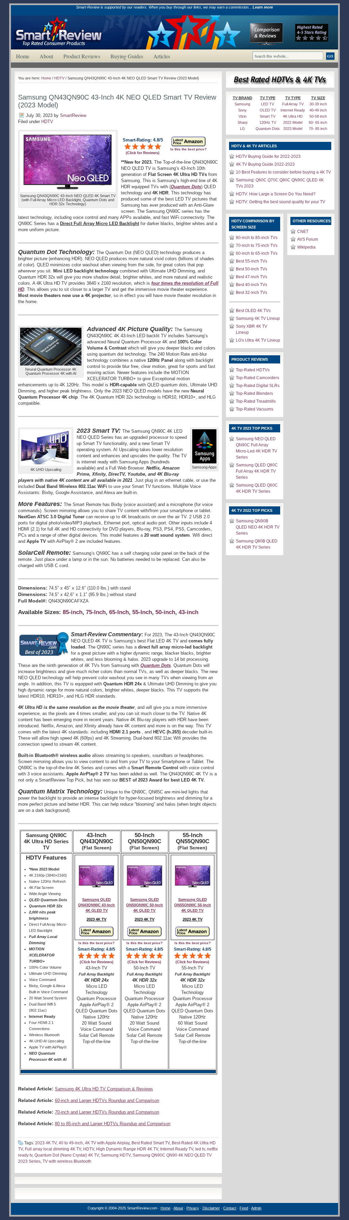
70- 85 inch (318, 129)
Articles (161, 56)
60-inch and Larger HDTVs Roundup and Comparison (107, 1100)
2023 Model (292, 129)
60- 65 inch (318, 122)
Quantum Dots (268, 129)
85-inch (72, 612)
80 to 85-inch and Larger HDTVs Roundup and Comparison (112, 1123)
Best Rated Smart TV (151, 1143)
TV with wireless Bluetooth (67, 1161)
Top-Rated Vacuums (254, 409)
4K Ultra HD (293, 116)
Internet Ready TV (176, 1149)
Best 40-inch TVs (251, 284)
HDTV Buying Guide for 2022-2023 (268, 156)
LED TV (267, 104)
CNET (302, 231)
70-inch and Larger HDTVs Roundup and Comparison (107, 1112)
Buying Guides (126, 56)
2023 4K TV (46, 1143)
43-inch (188, 612)
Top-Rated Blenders (254, 393)
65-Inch (119, 612)
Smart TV (267, 116)
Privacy (192, 1208)
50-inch (165, 612)
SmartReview (73, 115)
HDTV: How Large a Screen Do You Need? (276, 194)
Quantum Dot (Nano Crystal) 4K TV (66, 1155)
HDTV (59, 78)
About (46, 56)
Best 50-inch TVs (251, 269)
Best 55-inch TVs (251, 261)
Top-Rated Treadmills (256, 401)
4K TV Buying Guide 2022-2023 (265, 164)
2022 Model (292, 122)
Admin (256, 1208)
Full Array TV (293, 104)
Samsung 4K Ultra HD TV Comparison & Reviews (104, 1088)
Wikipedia (306, 247)
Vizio (242, 116)
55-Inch (142, 612)
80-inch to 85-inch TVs (256, 237)
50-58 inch (318, 116)
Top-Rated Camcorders (257, 377)
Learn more (263, 7)
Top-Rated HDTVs (253, 370)
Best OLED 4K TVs (253, 310)
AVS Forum (307, 239)
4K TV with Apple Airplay (107, 1143)
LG (242, 129)
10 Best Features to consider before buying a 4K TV (283, 172)
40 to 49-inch (71, 1143)
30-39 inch (318, 104)
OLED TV (268, 110)
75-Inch (96, 612)
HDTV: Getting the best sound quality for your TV (280, 201)
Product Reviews (81, 56)
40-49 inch (318, 110)
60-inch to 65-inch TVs (256, 253)
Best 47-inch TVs (251, 276)
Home (22, 56)
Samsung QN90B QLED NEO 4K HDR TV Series (257, 527)
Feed (244, 1208)
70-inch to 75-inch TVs (256, 245)
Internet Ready (292, 110)
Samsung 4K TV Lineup (258, 318)
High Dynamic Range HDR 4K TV (127, 1149)
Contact (229, 1208)
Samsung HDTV (116, 1155)
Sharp (242, 122)
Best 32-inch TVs (251, 292)
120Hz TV (267, 122)
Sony (242, 110)
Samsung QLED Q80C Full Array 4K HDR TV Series (257, 471)
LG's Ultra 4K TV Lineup (258, 340)
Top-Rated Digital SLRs (257, 385)
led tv (200, 1149)
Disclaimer (211, 1208)
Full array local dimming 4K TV (53, 1149)
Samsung (242, 104)
